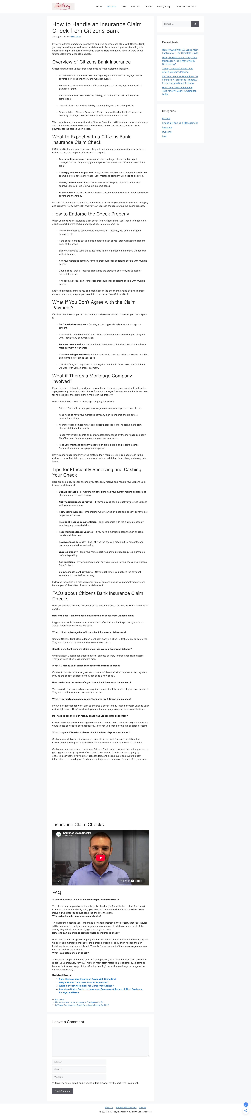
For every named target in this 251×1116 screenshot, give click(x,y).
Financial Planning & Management (180, 123)
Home (99, 6)
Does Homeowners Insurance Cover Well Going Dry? (87, 979)
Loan (123, 6)
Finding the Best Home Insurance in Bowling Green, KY (79, 1002)
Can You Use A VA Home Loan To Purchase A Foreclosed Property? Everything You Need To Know (180, 79)
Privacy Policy (163, 6)
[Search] (195, 24)
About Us (135, 6)
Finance (166, 118)
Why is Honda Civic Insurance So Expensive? (84, 982)
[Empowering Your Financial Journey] (63, 6)
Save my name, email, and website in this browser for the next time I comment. (97, 1083)
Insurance (111, 6)
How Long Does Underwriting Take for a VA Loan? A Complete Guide (179, 91)
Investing (167, 132)
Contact (148, 6)
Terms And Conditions (185, 6)
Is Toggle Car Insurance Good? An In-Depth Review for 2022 (82, 1005)
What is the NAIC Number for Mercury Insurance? (86, 985)
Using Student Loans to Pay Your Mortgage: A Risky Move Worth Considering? (179, 60)
